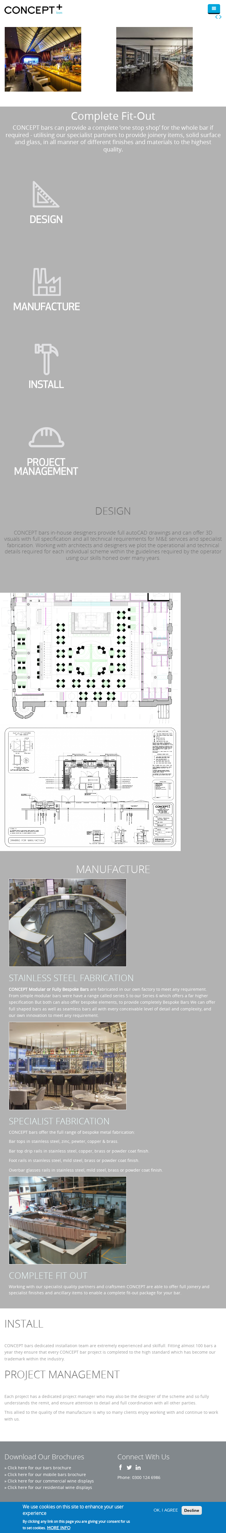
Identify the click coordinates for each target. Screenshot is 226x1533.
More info (58, 1527)
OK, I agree (166, 1510)
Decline (191, 1510)
